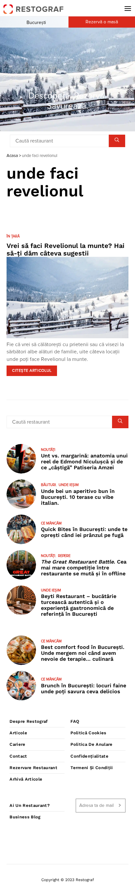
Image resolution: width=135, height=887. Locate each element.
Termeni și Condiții (91, 767)
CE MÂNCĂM (51, 523)
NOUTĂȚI (48, 450)
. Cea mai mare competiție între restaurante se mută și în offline (83, 568)
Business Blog (25, 816)
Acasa (12, 156)
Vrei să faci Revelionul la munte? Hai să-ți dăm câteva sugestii (66, 249)
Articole (18, 732)
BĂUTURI (48, 485)
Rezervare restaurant (33, 767)
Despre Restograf (29, 721)
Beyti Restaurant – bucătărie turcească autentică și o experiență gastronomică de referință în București (78, 605)
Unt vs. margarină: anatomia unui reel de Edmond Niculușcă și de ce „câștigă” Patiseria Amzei (84, 462)
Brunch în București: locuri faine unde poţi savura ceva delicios (83, 688)
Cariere (17, 744)
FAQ (74, 721)
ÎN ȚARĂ (13, 236)
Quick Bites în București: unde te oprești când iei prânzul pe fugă (84, 532)
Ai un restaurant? (30, 805)
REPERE (64, 556)
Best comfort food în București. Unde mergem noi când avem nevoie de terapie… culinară (83, 653)
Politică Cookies (88, 732)
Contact (18, 756)
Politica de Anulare (91, 744)
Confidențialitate (89, 756)
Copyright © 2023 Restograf (67, 880)
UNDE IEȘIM (69, 485)
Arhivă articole (26, 779)
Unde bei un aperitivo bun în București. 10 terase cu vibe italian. (78, 497)
